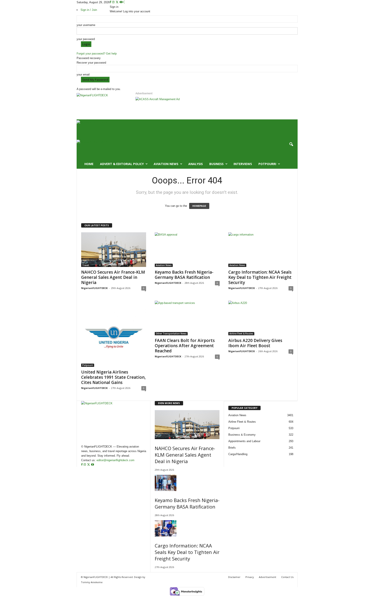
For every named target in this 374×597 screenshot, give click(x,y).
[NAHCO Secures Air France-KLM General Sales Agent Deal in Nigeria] (113, 249)
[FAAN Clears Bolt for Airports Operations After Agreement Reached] (187, 318)
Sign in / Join (89, 9)
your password (86, 39)
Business (216, 164)
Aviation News (166, 164)
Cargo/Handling (237, 454)
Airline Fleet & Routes (241, 333)
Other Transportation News (171, 333)
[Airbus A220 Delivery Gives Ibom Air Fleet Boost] (260, 318)
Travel (85, 265)
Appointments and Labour (244, 441)
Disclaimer (234, 577)
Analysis (195, 164)
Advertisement (267, 577)
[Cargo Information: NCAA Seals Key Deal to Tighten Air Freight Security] (260, 249)
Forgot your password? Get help (97, 53)
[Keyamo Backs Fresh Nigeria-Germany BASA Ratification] (187, 249)
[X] (117, 2)
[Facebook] (111, 2)
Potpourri (267, 164)
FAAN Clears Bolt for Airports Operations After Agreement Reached (185, 346)
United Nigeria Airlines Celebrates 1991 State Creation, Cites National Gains (113, 377)
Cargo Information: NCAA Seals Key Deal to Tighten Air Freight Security (260, 277)
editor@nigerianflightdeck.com (115, 460)
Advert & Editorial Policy (122, 164)
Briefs (232, 447)
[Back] (124, 2)
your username (86, 25)
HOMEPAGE (199, 206)
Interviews (243, 164)
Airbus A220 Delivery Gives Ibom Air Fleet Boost (255, 343)
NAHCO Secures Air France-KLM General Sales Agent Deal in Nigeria (113, 277)
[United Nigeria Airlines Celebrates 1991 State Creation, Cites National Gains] (113, 334)
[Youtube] (121, 2)
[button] (291, 144)
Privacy (249, 577)
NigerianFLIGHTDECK (94, 288)
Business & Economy (242, 434)
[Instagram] (113, 2)
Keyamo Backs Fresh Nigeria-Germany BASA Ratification (184, 274)
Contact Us (287, 577)
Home (89, 164)
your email (83, 74)
